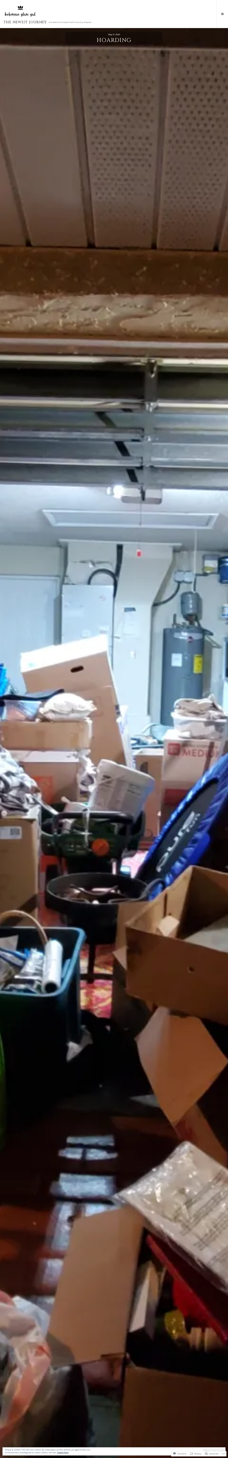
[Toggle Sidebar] (222, 14)
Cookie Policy (63, 1452)
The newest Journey (25, 22)
